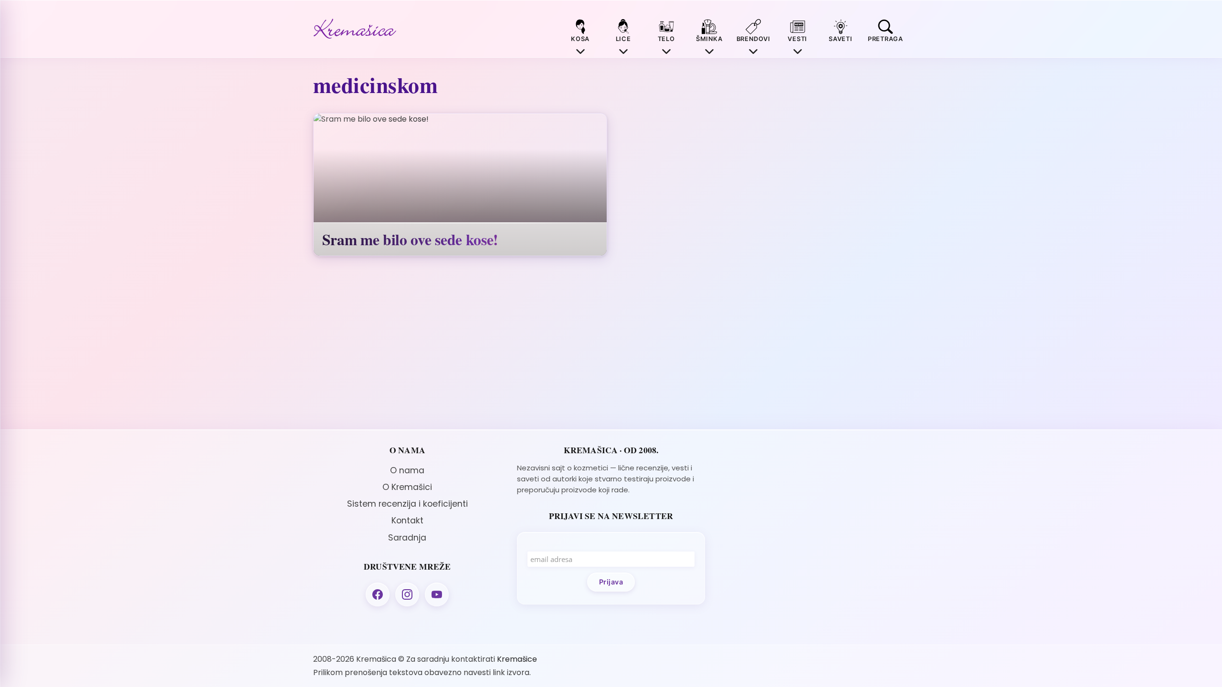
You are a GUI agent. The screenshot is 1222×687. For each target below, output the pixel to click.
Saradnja (407, 537)
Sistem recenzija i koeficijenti (407, 504)
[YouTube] (437, 594)
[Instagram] (407, 594)
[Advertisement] (814, 512)
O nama (407, 470)
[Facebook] (378, 594)
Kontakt (407, 520)
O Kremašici (407, 487)
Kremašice (517, 659)
